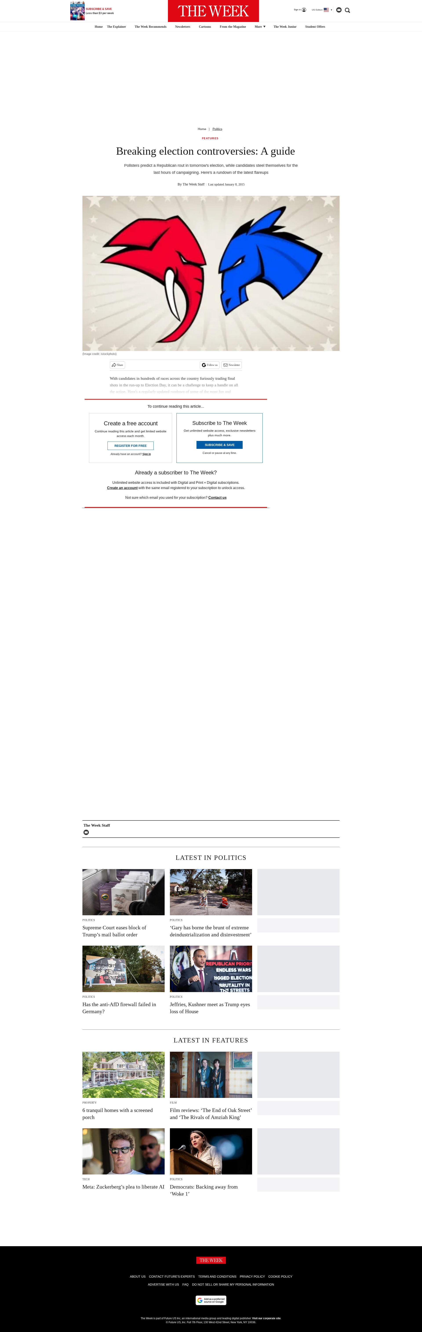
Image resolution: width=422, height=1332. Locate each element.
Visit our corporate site (266, 1318)
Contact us (217, 497)
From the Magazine (233, 26)
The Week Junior (285, 26)
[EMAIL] (87, 832)
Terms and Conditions (217, 1276)
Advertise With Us (163, 1284)
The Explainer (116, 26)
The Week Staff (193, 184)
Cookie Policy (280, 1276)
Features (210, 138)
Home (202, 129)
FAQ (185, 1284)
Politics (217, 129)
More (259, 26)
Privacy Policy (252, 1276)
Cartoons (205, 26)
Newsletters (182, 26)
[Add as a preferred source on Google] (211, 1300)
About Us (138, 1276)
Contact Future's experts (172, 1276)
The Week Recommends (150, 26)
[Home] (98, 27)
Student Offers (315, 26)
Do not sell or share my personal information (233, 1284)
